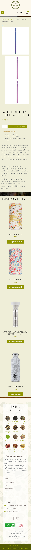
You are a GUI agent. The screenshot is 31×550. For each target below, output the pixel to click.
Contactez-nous (8, 488)
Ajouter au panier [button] (15, 394)
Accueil (4, 19)
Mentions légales (13, 545)
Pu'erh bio (15, 440)
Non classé (11, 19)
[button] (3, 26)
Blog (5, 485)
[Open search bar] (21, 12)
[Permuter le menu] (2, 12)
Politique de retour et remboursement (14, 494)
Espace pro (7, 491)
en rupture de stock (15, 242)
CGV (21, 545)
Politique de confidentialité (11, 497)
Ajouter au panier (17, 127)
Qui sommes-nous (9, 482)
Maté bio (22, 431)
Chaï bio (15, 431)
